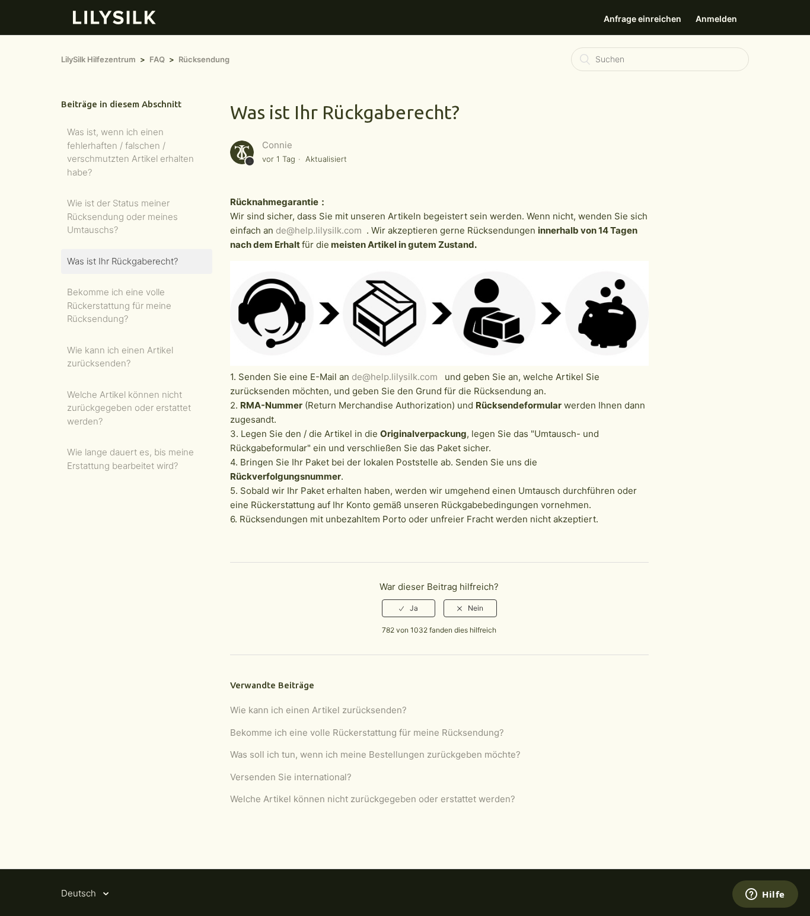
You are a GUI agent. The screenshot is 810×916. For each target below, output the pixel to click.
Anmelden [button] (716, 19)
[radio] (408, 608)
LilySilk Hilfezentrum (98, 59)
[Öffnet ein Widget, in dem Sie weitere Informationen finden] (765, 895)
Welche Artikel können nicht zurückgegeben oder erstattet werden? (129, 408)
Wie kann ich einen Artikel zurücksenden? (120, 356)
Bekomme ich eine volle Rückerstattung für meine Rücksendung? (119, 305)
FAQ (157, 59)
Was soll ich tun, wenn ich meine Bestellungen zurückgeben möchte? (375, 754)
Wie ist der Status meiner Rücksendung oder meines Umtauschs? (122, 216)
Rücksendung (203, 59)
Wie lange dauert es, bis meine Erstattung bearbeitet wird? (130, 458)
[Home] (114, 21)
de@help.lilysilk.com (319, 230)
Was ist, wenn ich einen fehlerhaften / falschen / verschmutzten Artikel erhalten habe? (130, 152)
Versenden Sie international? (291, 777)
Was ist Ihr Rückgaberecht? (122, 261)
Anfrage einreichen (642, 19)
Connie (277, 145)
